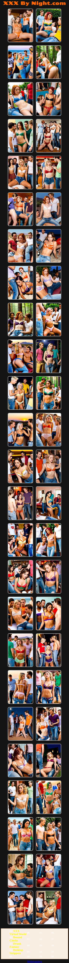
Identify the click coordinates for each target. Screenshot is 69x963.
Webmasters (34, 961)
